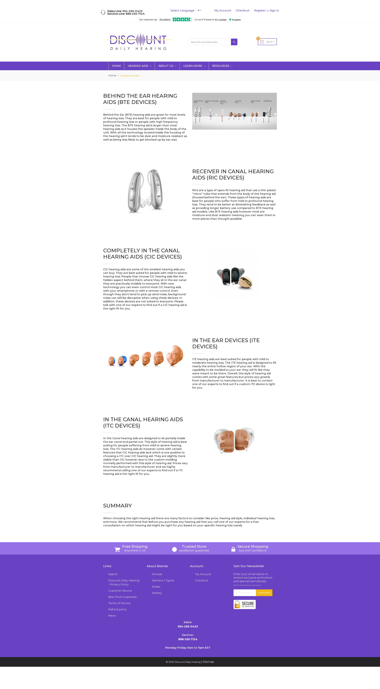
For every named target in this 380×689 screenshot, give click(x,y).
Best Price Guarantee (122, 597)
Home (116, 66)
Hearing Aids (138, 66)
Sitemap (208, 661)
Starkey (157, 593)
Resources (221, 66)
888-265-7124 (135, 13)
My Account (222, 10)
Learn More (193, 66)
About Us (166, 66)
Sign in (274, 10)
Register (260, 10)
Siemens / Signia (163, 580)
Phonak (157, 574)
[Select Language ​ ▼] (201, 10)
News (112, 615)
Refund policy (117, 609)
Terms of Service (119, 603)
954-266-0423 (132, 11)
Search (113, 574)
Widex (156, 586)
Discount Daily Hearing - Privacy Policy (123, 582)
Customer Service (120, 590)
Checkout (243, 10)
